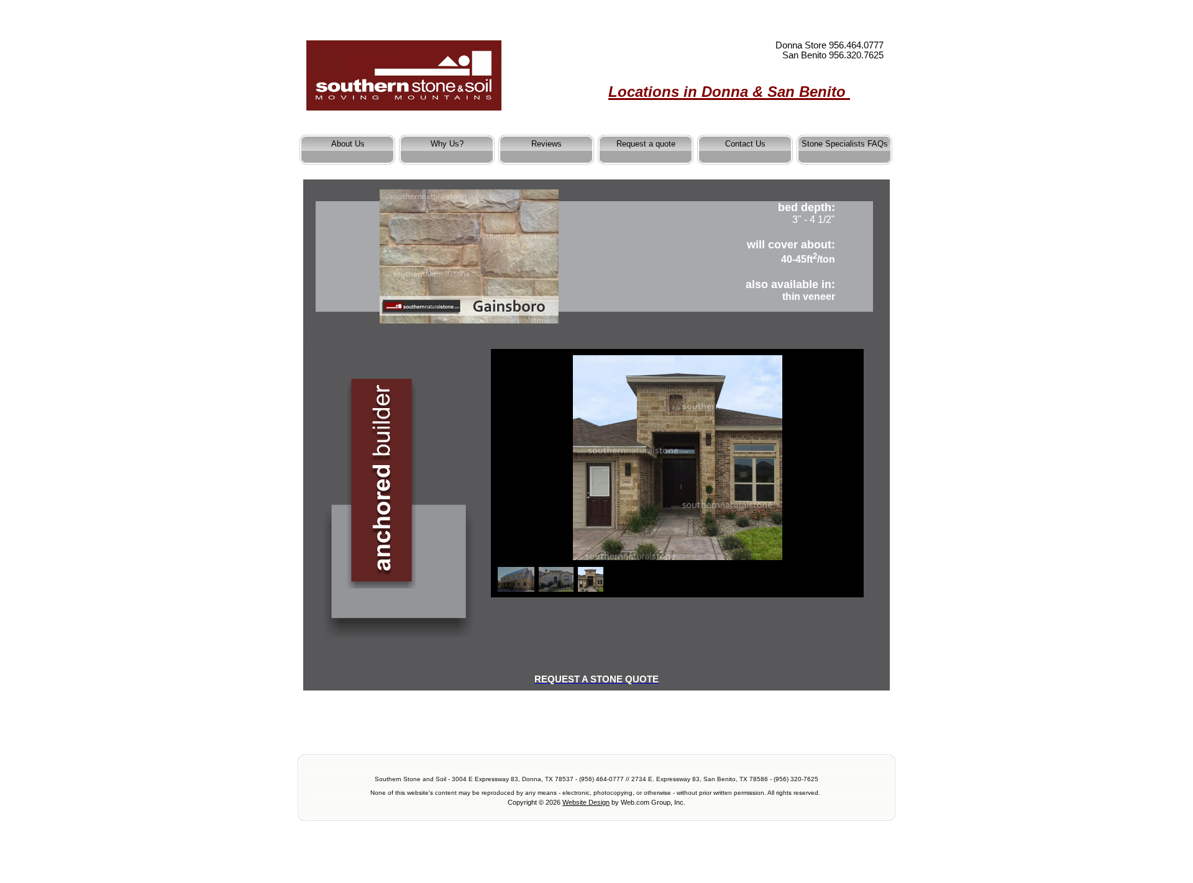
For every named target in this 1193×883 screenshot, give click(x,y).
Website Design (586, 802)
